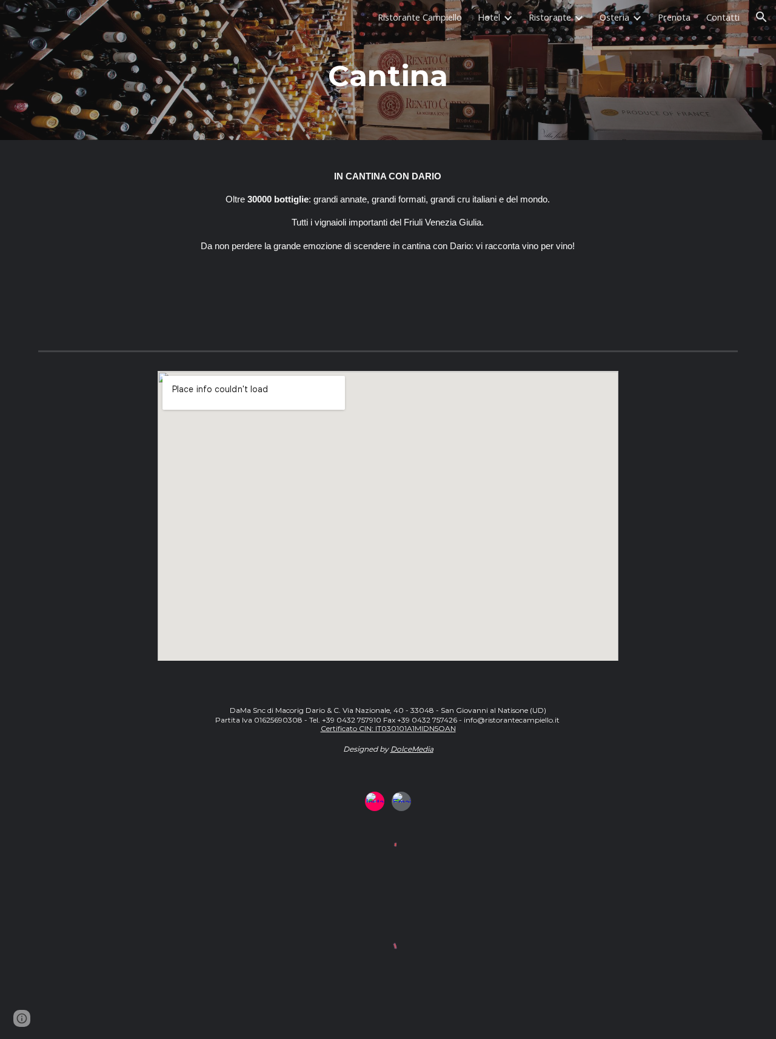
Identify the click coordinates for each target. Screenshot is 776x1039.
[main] (388, 86)
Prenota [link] (674, 17)
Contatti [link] (723, 17)
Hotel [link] (489, 17)
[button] (761, 17)
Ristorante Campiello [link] (420, 17)
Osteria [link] (614, 17)
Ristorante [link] (550, 17)
